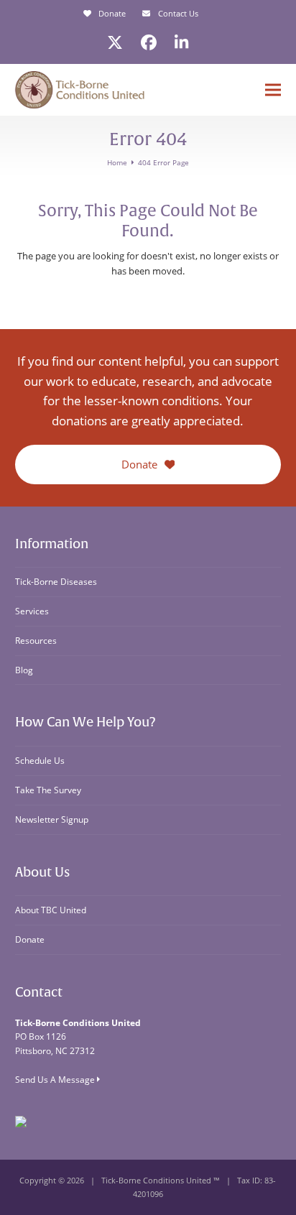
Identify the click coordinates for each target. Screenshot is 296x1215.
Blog (24, 670)
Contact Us (178, 13)
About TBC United (50, 910)
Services (32, 611)
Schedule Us (40, 760)
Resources (36, 640)
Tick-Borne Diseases (56, 582)
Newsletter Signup (51, 819)
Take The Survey (48, 790)
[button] (273, 90)
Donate (112, 13)
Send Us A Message (56, 1079)
